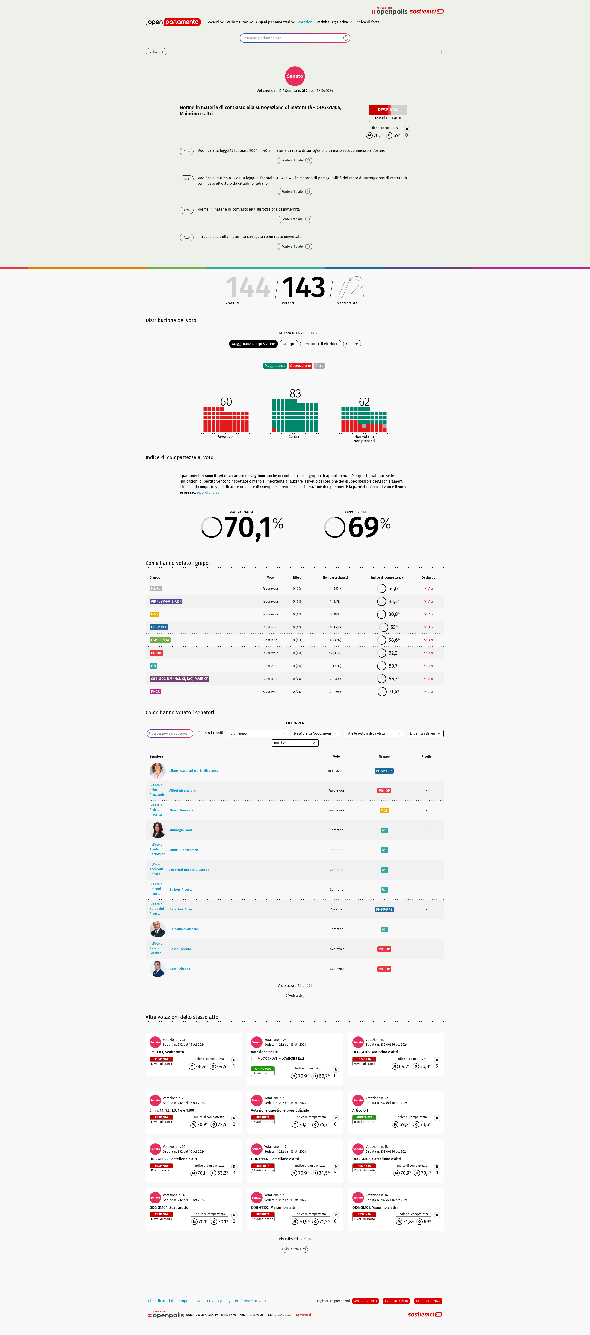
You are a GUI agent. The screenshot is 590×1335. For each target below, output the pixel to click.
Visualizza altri (295, 1249)
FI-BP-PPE (159, 627)
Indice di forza (367, 22)
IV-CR (155, 691)
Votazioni (305, 22)
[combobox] (295, 38)
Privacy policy (218, 1301)
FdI (153, 666)
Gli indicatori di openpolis (170, 1301)
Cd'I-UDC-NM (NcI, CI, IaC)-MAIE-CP (179, 678)
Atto (187, 151)
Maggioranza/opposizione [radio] (253, 344)
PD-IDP (156, 653)
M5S (154, 614)
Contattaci (303, 1315)
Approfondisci (209, 492)
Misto (155, 588)
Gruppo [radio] (289, 344)
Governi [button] (212, 22)
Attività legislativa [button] (332, 22)
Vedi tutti (295, 996)
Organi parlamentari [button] (273, 22)
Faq (200, 1301)
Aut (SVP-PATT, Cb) (166, 601)
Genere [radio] (352, 344)
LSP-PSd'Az (160, 640)
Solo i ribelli (213, 733)
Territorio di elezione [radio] (320, 344)
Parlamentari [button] (238, 22)
